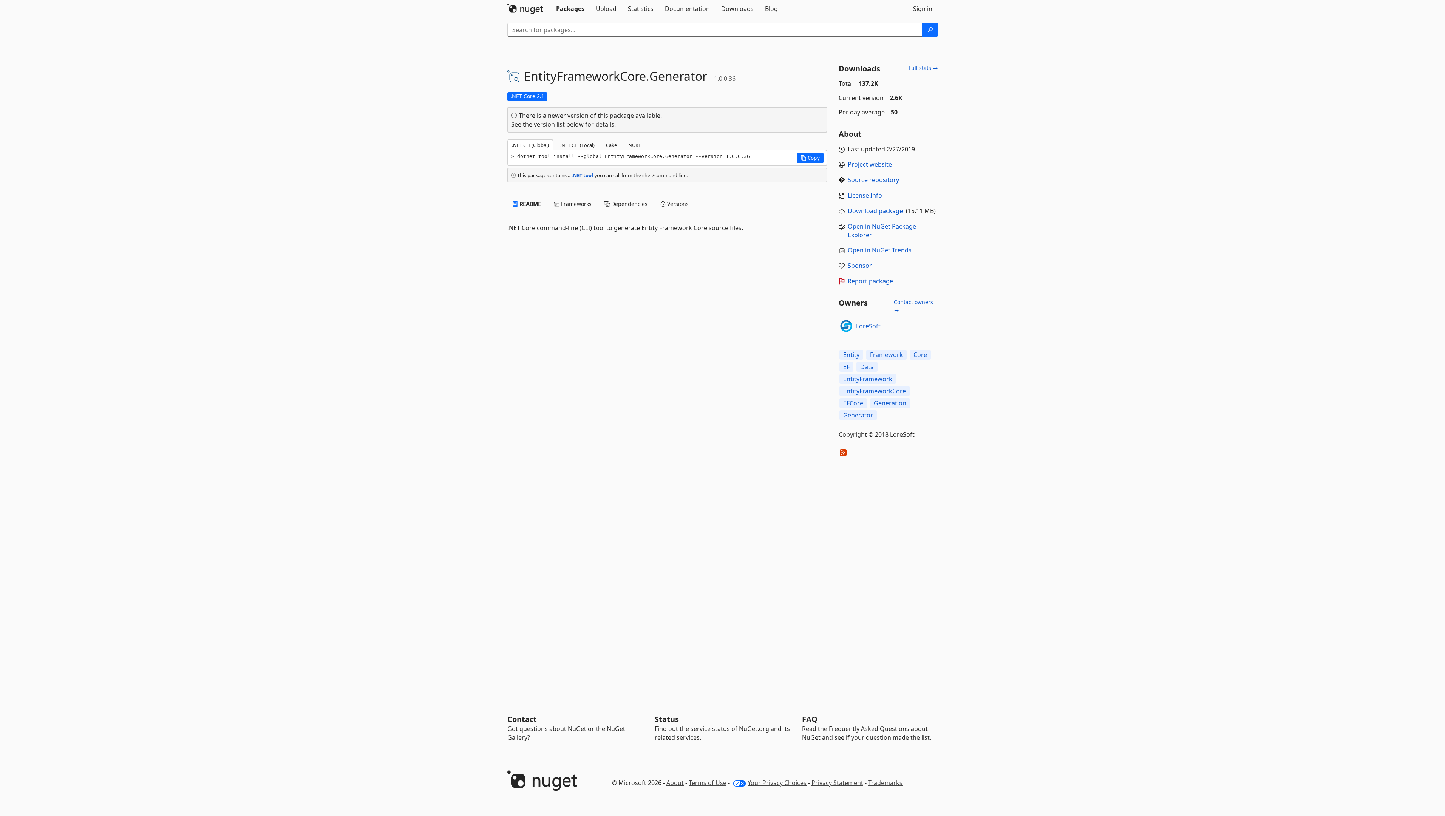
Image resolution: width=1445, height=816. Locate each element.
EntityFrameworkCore (874, 391)
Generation (890, 403)
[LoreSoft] (846, 326)
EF (846, 367)
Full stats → (923, 67)
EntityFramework (867, 379)
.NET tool (582, 175)
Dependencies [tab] (629, 203)
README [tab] (529, 203)
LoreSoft (868, 326)
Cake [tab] (611, 145)
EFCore (853, 403)
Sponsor (860, 265)
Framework (886, 355)
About (675, 783)
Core (920, 355)
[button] (810, 158)
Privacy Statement (837, 783)
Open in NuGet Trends (880, 250)
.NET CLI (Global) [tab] (530, 145)
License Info (865, 195)
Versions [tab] (677, 203)
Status (667, 719)
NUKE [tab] (634, 145)
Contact (522, 719)
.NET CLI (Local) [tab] (577, 145)
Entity (851, 355)
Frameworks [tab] (575, 203)
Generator (858, 415)
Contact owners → (913, 305)
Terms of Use (707, 783)
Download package (875, 211)
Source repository (873, 180)
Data (867, 367)
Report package (870, 281)
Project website (870, 164)
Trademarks (885, 783)
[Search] (930, 30)
